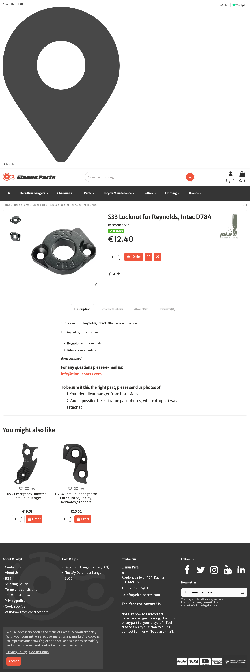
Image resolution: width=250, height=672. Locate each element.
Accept (13, 661)
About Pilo (141, 309)
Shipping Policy (16, 584)
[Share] (110, 274)
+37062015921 (137, 588)
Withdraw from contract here (26, 612)
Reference (115, 225)
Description (82, 309)
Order (137, 257)
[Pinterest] (118, 274)
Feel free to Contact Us (141, 604)
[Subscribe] (242, 592)
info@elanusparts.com (81, 374)
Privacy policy (15, 601)
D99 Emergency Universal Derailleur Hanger (27, 496)
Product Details (112, 309)
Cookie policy (15, 606)
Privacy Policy (16, 652)
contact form (132, 632)
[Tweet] (114, 274)
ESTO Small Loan (17, 595)
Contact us (13, 567)
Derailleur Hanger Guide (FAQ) (86, 567)
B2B (20, 4)
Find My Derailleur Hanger (83, 573)
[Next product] (246, 205)
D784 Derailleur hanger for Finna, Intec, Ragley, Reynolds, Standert (76, 498)
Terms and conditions (21, 590)
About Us (9, 4)
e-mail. (168, 632)
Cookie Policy (39, 652)
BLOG (68, 578)
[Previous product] (244, 205)
